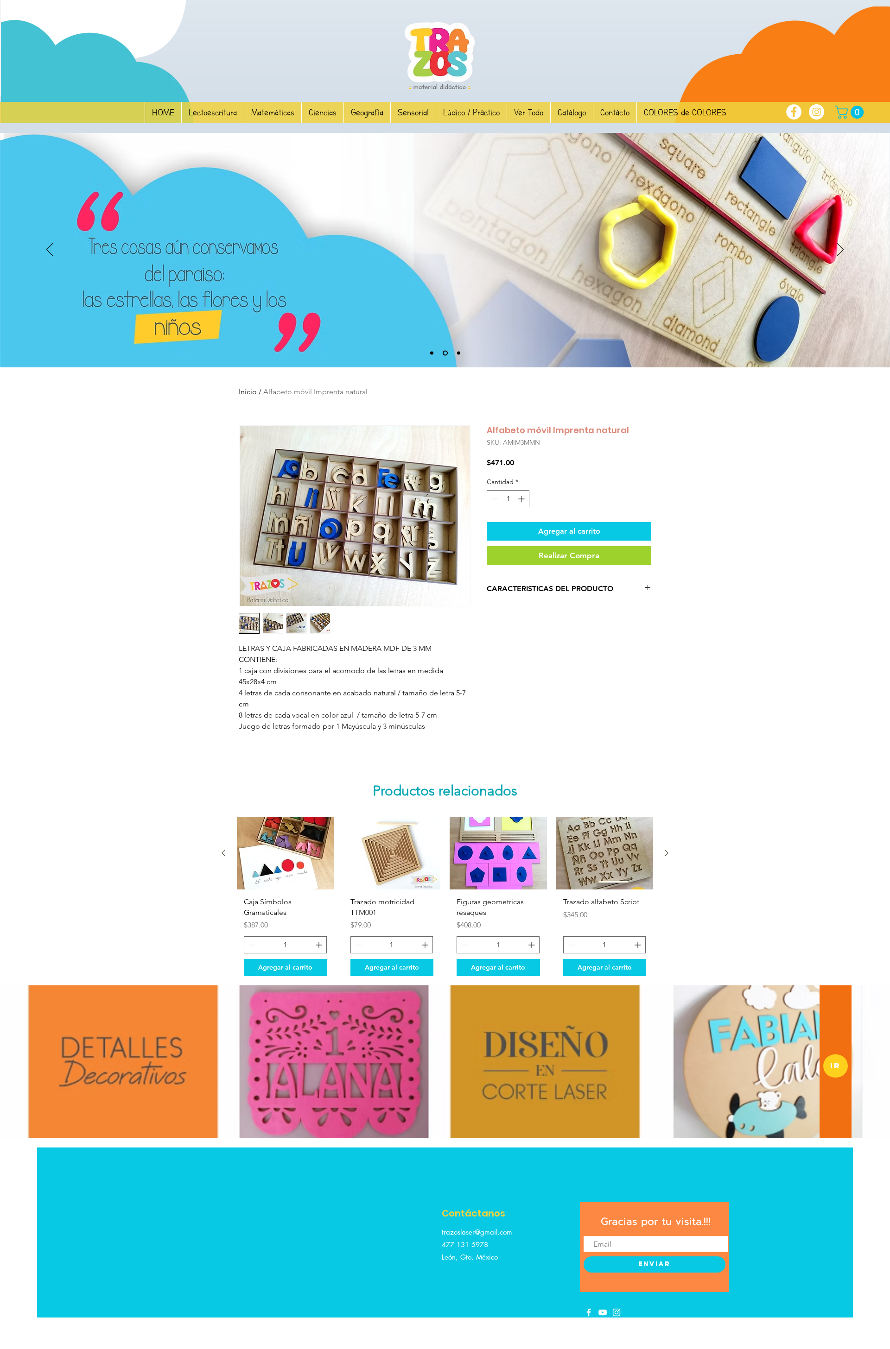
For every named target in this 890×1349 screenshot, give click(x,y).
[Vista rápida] (285, 853)
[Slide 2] (431, 353)
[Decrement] (494, 499)
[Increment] (522, 499)
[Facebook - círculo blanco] (793, 112)
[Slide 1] (458, 353)
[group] (445, 899)
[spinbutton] (508, 499)
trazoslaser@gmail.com (477, 1232)
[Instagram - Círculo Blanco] (816, 112)
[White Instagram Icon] (616, 1312)
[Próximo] (840, 250)
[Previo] (49, 250)
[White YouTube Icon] (603, 1312)
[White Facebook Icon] (589, 1312)
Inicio (248, 391)
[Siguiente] (666, 852)
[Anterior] (223, 852)
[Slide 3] (445, 353)
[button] (851, 112)
